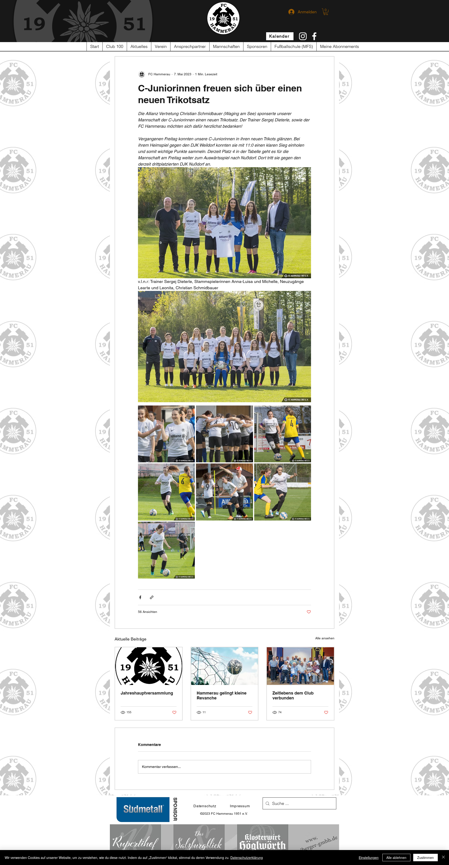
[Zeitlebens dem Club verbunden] (300, 666)
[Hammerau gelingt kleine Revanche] (224, 666)
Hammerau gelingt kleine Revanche (221, 695)
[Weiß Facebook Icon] (314, 36)
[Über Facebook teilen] (140, 597)
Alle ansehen (324, 638)
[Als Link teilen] (151, 597)
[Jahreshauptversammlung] (148, 666)
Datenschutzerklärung (246, 857)
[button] (326, 11)
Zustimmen (425, 857)
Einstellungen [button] (369, 857)
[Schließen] (443, 857)
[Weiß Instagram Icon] (303, 36)
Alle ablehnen (396, 857)
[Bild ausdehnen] (166, 433)
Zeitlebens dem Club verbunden (293, 695)
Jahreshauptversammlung (147, 693)
